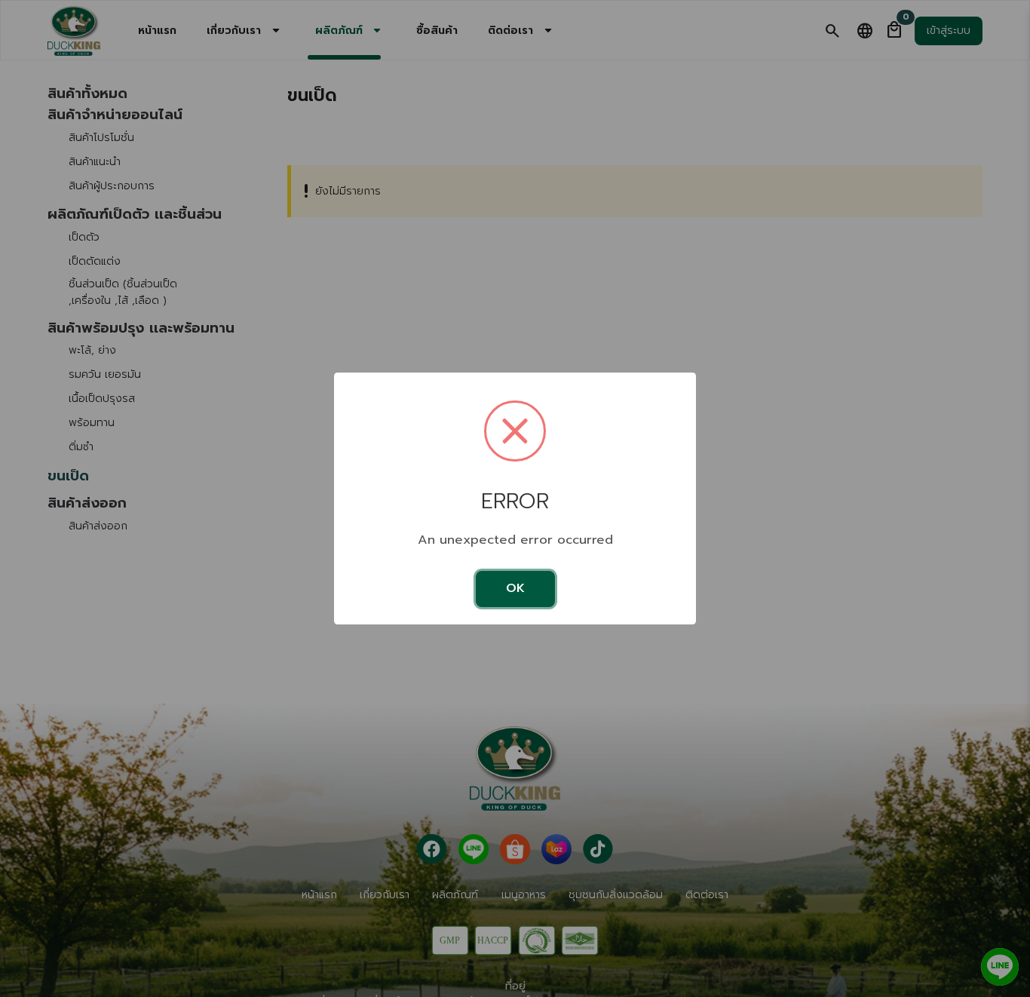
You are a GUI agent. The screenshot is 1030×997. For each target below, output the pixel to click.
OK (515, 588)
